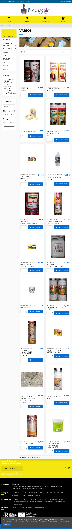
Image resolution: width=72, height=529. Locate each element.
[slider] (3, 126)
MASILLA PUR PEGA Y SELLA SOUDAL (54, 222)
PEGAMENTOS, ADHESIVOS (9, 80)
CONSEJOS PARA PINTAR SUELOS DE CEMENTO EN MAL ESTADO (28, 399)
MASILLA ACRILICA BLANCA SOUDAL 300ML (53, 133)
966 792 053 (16, 488)
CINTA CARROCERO (28, 132)
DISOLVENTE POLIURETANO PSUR (54, 265)
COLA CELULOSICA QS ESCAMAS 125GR (54, 351)
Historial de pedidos (17, 508)
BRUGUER (15, 495)
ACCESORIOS (44, 493)
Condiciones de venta (56, 499)
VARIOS (6, 75)
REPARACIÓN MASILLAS (29, 493)
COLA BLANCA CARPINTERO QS (27, 265)
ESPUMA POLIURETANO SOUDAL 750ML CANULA (26, 353)
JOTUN (23, 495)
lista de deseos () (66, 1)
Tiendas (44, 499)
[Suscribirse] (21, 468)
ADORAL (30, 495)
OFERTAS (60, 493)
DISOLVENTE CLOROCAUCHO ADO (28, 222)
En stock (8, 115)
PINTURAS (15, 493)
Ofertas (15, 499)
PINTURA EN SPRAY (8, 84)
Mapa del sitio (11, 1)
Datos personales (39, 508)
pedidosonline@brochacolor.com (33, 488)
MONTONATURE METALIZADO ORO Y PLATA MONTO (54, 445)
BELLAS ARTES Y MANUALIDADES (10, 93)
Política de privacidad (36, 502)
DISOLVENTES (9, 90)
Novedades (23, 499)
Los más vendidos (34, 499)
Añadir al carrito (37, 95)
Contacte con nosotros (23, 1)
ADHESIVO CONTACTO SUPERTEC (24, 178)
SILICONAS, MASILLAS (8, 87)
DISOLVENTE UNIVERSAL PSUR (27, 90)
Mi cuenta (29, 508)
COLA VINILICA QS (27, 307)
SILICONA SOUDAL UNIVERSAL (53, 90)
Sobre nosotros (60, 502)
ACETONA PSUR (26, 443)
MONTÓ (37, 495)
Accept (6, 525)
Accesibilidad (49, 502)
